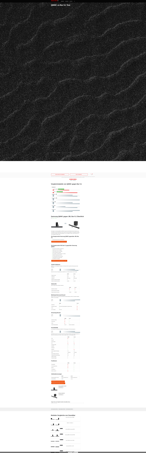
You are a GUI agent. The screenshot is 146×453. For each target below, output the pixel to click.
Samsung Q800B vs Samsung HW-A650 (70, 434)
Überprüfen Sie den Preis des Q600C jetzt (59, 241)
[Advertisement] (73, 166)
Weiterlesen (61, 387)
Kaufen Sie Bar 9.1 (76, 452)
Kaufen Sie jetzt (59, 191)
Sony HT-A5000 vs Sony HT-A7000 (70, 440)
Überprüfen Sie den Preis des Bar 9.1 (58, 383)
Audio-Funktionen (54, 194)
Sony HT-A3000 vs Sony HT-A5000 (70, 451)
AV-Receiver (66, 1)
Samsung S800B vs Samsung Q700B (70, 429)
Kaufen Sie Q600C (70, 452)
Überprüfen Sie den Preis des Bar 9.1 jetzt (59, 260)
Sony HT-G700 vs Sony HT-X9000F (70, 417)
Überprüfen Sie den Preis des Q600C (58, 381)
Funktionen (53, 205)
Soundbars (62, 1)
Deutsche (71, 1)
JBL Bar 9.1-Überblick (61, 393)
